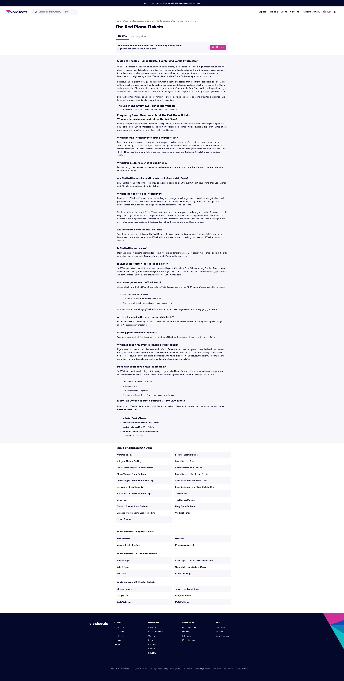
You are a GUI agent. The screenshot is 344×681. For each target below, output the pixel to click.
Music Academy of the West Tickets (138, 427)
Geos (125, 21)
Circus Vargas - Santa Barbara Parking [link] (135, 480)
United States (136, 21)
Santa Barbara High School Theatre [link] (192, 474)
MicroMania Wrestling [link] (185, 545)
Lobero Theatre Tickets (133, 436)
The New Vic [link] (181, 493)
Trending (273, 12)
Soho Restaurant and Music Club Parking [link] (194, 487)
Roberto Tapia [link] (123, 560)
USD (329, 12)
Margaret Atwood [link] (183, 595)
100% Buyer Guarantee (183, 3)
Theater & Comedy (311, 12)
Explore (262, 12)
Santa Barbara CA (165, 21)
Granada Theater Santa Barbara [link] (132, 506)
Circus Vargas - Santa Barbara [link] (131, 474)
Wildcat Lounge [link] (182, 513)
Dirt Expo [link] (179, 538)
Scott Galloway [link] (124, 602)
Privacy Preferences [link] (243, 669)
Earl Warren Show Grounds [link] (130, 487)
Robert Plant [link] (123, 567)
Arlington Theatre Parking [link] (129, 461)
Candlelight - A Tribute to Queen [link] (190, 567)
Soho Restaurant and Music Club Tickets (141, 422)
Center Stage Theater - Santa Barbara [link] (135, 468)
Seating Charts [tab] (140, 35)
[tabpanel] (172, 47)
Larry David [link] (122, 595)
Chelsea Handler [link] (124, 589)
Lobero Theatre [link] (124, 519)
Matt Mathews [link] (182, 602)
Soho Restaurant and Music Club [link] (191, 480)
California (150, 21)
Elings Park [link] (122, 500)
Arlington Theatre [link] (125, 455)
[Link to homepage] (17, 12)
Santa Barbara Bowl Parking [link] (188, 468)
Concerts (294, 12)
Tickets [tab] (122, 35)
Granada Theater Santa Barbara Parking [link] (136, 513)
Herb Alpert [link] (122, 573)
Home (118, 21)
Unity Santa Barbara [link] (185, 506)
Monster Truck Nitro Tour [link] (128, 545)
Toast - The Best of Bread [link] (187, 589)
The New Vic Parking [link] (185, 500)
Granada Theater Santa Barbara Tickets (141, 431)
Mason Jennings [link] (183, 573)
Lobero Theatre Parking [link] (186, 455)
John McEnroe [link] (123, 538)
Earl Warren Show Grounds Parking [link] (133, 493)
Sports (284, 12)
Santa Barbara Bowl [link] (184, 461)
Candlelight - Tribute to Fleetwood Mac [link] (194, 560)
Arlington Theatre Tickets (134, 418)
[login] (335, 11)
